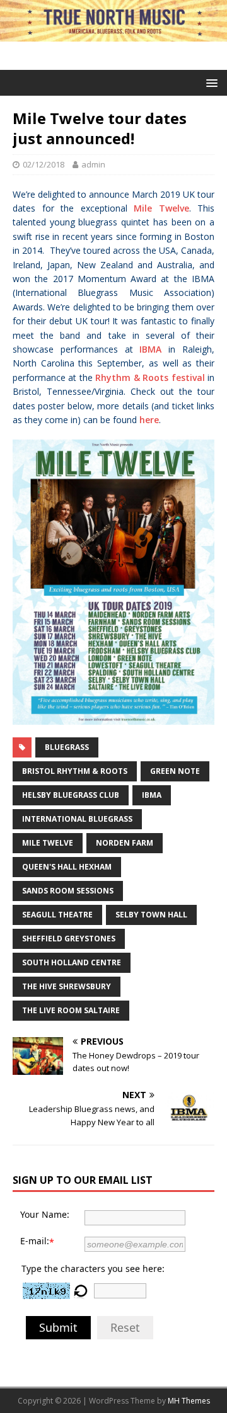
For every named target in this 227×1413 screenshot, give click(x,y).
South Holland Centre (71, 962)
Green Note (175, 771)
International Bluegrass (77, 819)
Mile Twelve (161, 208)
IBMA (150, 349)
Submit (58, 1327)
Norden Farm (124, 842)
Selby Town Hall (151, 914)
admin (93, 164)
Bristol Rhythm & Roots (74, 771)
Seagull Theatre (57, 914)
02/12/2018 (43, 164)
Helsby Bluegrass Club (70, 795)
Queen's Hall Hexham (67, 866)
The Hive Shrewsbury (66, 986)
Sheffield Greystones (68, 938)
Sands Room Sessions (68, 890)
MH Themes (189, 1400)
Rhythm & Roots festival (149, 377)
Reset (125, 1327)
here (149, 420)
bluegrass (67, 747)
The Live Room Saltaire (71, 1010)
